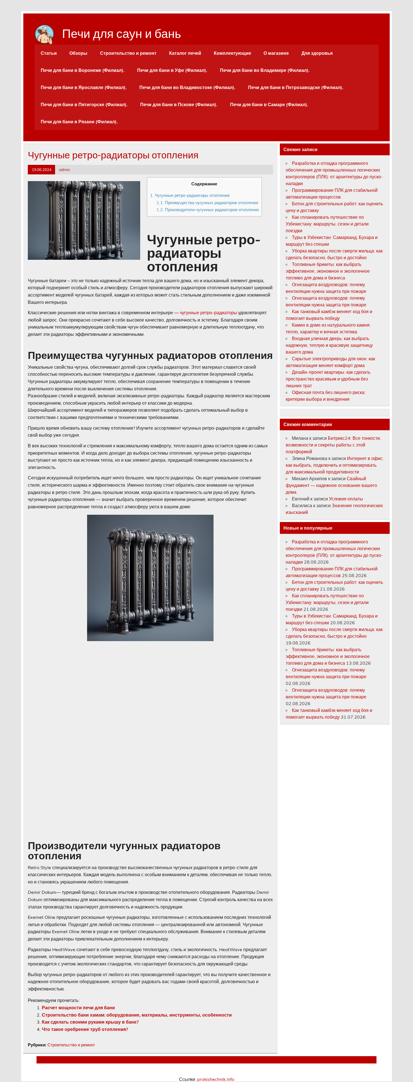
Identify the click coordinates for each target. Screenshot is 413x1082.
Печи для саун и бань (121, 32)
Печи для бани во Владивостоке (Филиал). (187, 87)
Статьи (49, 53)
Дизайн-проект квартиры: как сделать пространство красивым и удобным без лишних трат (328, 378)
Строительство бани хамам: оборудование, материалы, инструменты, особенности (137, 1015)
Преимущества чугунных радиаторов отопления (207, 202)
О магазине (276, 53)
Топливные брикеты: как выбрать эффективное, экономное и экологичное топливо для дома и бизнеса (328, 271)
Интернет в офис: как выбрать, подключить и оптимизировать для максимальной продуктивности (335, 465)
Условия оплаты (346, 499)
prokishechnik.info (215, 1079)
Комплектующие (232, 53)
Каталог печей (185, 53)
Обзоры (78, 53)
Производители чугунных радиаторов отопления (207, 209)
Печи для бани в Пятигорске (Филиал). (84, 104)
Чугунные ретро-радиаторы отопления (190, 195)
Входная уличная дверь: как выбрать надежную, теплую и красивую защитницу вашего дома (329, 345)
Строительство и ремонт (128, 53)
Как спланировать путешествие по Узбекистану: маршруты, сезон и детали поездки (327, 223)
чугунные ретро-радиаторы (208, 312)
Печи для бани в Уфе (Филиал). (172, 70)
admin (64, 169)
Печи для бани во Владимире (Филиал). (265, 70)
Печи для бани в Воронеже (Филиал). (82, 70)
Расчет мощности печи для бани (78, 1007)
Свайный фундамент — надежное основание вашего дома (331, 485)
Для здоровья (317, 53)
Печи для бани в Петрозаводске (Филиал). (295, 87)
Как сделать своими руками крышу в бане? (90, 1022)
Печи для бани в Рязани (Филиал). (79, 121)
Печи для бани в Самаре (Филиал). (269, 104)
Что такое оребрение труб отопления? (85, 1029)
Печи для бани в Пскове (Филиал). (178, 104)
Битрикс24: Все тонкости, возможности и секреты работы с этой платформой (333, 444)
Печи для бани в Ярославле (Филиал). (84, 87)
